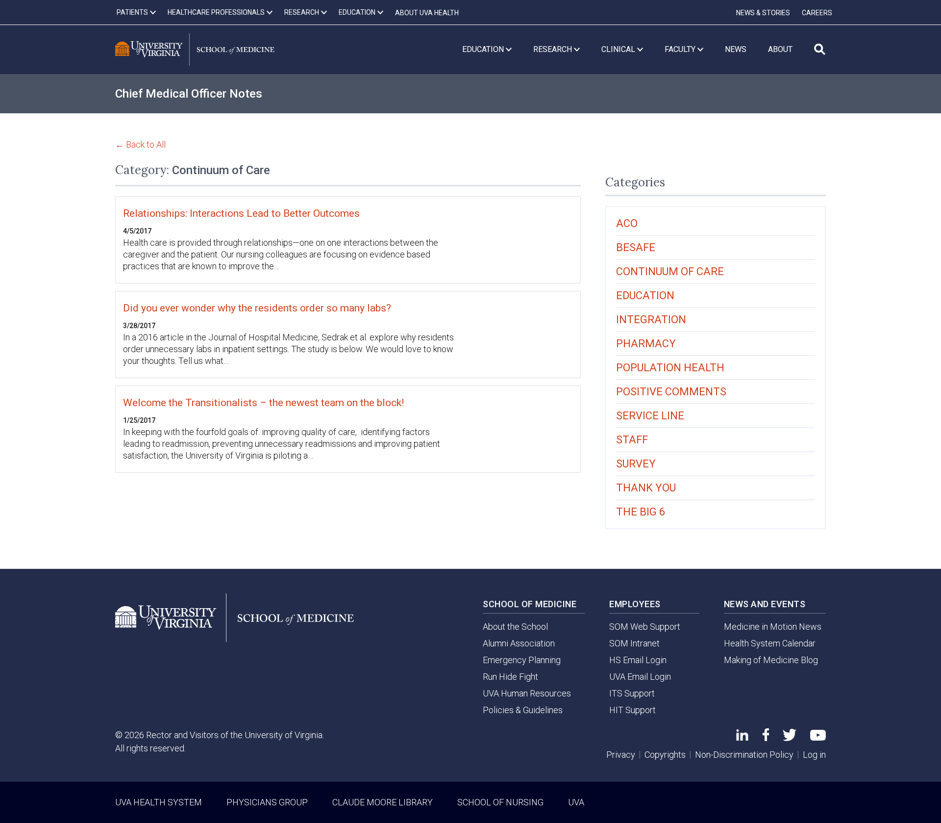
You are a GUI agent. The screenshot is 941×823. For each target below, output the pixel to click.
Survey (636, 464)
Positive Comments (671, 392)
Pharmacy (646, 343)
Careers (817, 13)
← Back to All (140, 144)
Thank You (646, 488)
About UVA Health (427, 13)
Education (645, 295)
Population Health (670, 367)
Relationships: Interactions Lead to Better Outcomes (241, 213)
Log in (814, 754)
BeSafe (635, 247)
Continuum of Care (670, 271)
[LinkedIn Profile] (742, 737)
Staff (632, 440)
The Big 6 (640, 512)
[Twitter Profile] (789, 738)
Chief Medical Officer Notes (188, 94)
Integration (651, 319)
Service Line (650, 416)
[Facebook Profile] (766, 738)
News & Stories (763, 13)
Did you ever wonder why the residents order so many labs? (257, 308)
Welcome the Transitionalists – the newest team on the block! (263, 403)
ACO (627, 223)
